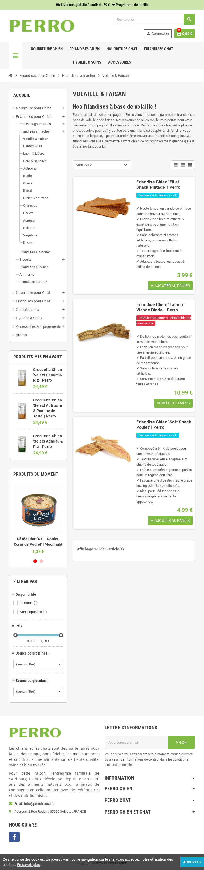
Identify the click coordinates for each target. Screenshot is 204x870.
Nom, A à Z (84, 165)
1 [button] (35, 561)
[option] (38, 519)
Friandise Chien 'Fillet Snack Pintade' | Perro (158, 184)
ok (184, 742)
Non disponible (33, 612)
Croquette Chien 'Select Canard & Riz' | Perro (47, 375)
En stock (29, 603)
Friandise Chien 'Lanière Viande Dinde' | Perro (160, 307)
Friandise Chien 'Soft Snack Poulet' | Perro (163, 424)
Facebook (14, 837)
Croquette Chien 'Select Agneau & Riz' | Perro (48, 441)
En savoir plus (28, 865)
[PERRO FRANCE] (42, 26)
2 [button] (41, 561)
